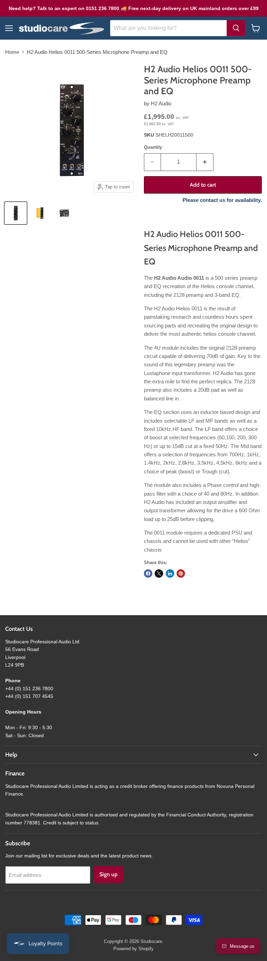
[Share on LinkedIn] (170, 573)
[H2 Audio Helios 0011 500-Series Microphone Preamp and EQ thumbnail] (16, 213)
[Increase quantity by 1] (204, 162)
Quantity (153, 147)
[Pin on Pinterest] (181, 573)
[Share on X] (159, 573)
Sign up (108, 874)
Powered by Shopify (133, 948)
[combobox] (168, 28)
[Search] (236, 28)
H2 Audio (161, 103)
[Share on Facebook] (148, 573)
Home (12, 52)
